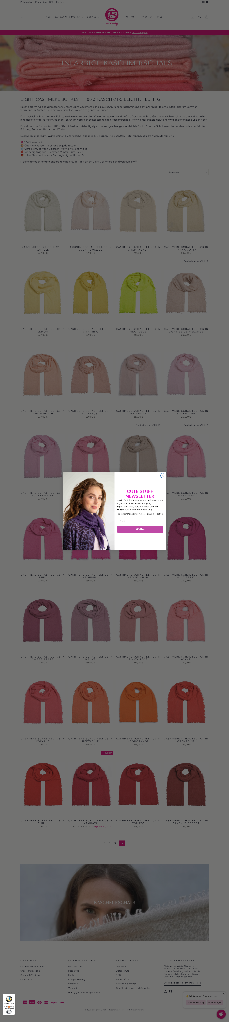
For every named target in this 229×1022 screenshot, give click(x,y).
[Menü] (13, 995)
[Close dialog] (162, 475)
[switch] (9, 1012)
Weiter (140, 529)
